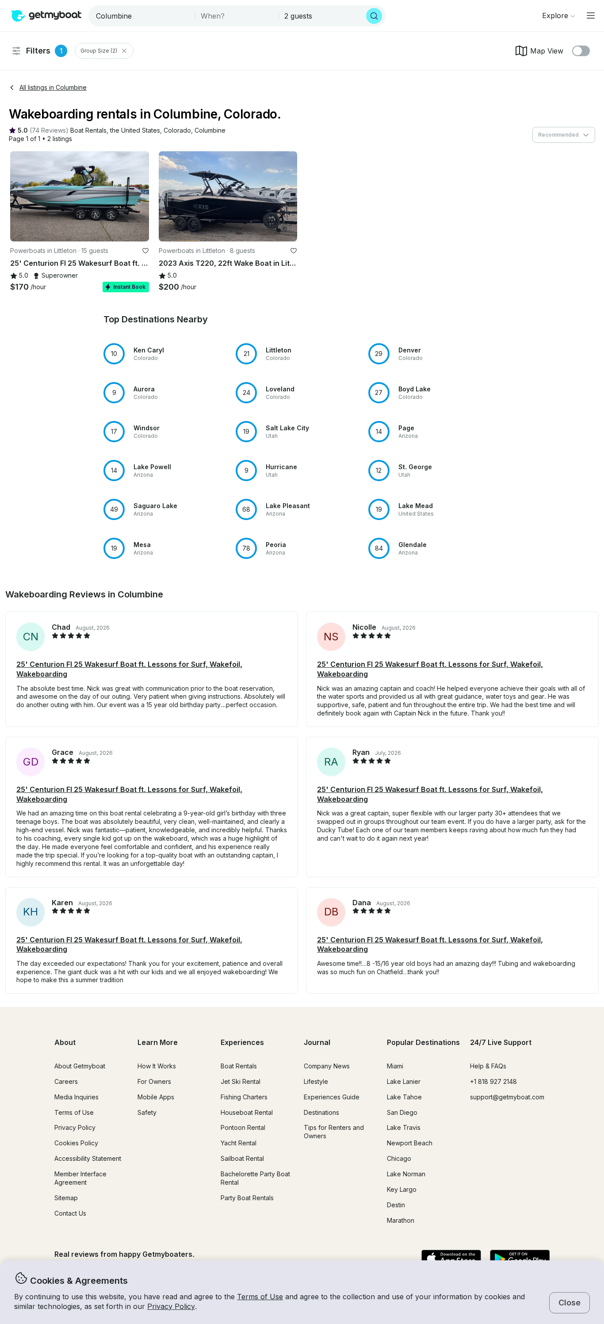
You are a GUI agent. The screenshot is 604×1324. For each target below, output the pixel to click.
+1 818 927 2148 (493, 1081)
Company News (327, 1066)
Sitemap (66, 1198)
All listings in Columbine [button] (53, 87)
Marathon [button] (400, 1220)
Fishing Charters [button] (244, 1097)
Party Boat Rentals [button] (247, 1198)
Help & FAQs (488, 1066)
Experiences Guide (331, 1097)
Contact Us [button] (70, 1213)
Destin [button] (396, 1205)
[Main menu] (591, 15)
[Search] (374, 16)
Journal (317, 1042)
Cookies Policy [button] (76, 1143)
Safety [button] (147, 1112)
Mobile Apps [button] (156, 1097)
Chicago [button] (399, 1158)
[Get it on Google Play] (520, 1259)
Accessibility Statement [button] (87, 1158)
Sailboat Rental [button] (242, 1158)
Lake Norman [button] (406, 1174)
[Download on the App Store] (451, 1259)
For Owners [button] (154, 1081)
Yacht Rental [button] (238, 1143)
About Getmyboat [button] (79, 1066)
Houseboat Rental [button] (247, 1112)
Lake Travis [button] (404, 1127)
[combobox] (143, 16)
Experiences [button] (242, 1042)
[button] (88, 130)
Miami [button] (395, 1066)
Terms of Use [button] (260, 1296)
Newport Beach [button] (409, 1143)
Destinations (321, 1112)
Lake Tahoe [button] (404, 1097)
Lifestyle (316, 1081)
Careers (66, 1081)
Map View (546, 50)
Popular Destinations (423, 1042)
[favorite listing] (145, 250)
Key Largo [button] (402, 1189)
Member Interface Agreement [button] (80, 1178)
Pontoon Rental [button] (243, 1127)
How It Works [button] (157, 1066)
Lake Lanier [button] (404, 1081)
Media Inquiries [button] (76, 1097)
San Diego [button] (402, 1112)
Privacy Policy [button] (171, 1306)
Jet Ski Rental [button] (240, 1081)
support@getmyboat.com (507, 1097)
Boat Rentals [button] (239, 1066)
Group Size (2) (98, 50)
